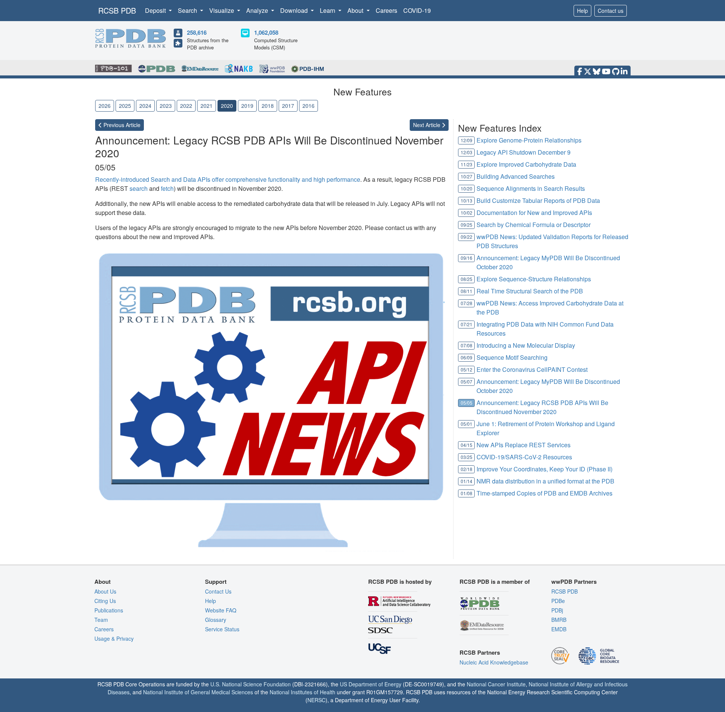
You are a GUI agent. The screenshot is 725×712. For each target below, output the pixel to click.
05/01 (466, 423)
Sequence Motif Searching (512, 357)
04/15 (466, 445)
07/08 (466, 345)
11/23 (466, 164)
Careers (386, 10)
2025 (125, 105)
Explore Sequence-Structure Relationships (534, 279)
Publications (108, 610)
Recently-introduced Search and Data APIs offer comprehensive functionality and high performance (227, 179)
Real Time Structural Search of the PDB (530, 291)
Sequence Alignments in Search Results (531, 188)
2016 (308, 105)
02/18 (466, 469)
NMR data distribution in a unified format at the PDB (545, 481)
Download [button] (294, 10)
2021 (207, 105)
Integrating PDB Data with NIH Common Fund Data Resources (545, 329)
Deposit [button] (156, 10)
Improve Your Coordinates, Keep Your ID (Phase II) (544, 469)
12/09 (466, 140)
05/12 (466, 369)
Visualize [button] (222, 10)
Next (427, 125)
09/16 (466, 258)
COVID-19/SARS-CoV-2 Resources (524, 457)
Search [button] (188, 10)
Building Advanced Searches (516, 176)
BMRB (558, 619)
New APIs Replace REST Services (524, 444)
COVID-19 (417, 10)
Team (101, 619)
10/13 (466, 200)
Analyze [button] (258, 10)
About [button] (356, 10)
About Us (105, 591)
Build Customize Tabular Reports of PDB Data (538, 200)
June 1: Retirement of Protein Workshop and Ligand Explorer (546, 428)
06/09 (466, 357)
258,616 (197, 32)
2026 (105, 105)
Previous (121, 125)
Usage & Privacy (114, 638)
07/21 (466, 324)
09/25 (466, 224)
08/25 (466, 279)
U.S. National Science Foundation (250, 684)
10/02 (466, 212)
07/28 (466, 303)
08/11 (466, 291)
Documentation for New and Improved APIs (534, 212)
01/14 (466, 481)
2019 (247, 105)
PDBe (558, 601)
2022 (186, 105)
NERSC (316, 700)
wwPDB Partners (574, 581)
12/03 (466, 152)
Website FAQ (220, 610)
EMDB (558, 629)
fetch (167, 188)
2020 (227, 105)
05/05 (466, 402)
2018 (268, 105)
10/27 (466, 176)
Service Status (222, 629)
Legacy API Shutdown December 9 (524, 152)
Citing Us (105, 601)
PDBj (557, 610)
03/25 (466, 457)
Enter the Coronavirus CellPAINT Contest (532, 369)
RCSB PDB (117, 10)
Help (582, 10)
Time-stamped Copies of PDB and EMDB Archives (544, 493)
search (139, 188)
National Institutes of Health (302, 692)
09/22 (466, 236)
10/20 (466, 188)
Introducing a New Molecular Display (526, 345)
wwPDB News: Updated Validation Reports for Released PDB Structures (552, 241)
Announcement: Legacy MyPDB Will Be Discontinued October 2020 (548, 262)
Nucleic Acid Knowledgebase (494, 662)
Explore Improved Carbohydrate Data (526, 164)
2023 (166, 105)
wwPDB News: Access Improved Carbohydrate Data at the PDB (550, 307)
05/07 (466, 381)
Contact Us (218, 591)
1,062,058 (266, 32)
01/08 (466, 493)
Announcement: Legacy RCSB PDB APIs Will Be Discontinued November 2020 (542, 407)
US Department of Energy (370, 684)
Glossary (215, 619)
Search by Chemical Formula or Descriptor (534, 224)
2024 (145, 105)
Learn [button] (328, 10)
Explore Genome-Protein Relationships (529, 140)
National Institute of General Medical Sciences (198, 692)
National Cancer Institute (496, 684)
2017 (288, 105)
